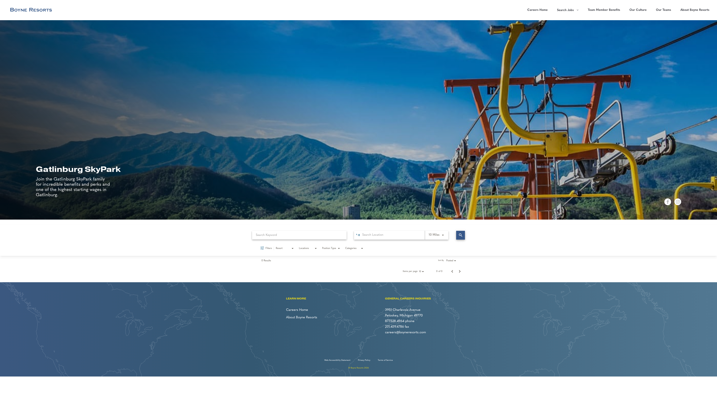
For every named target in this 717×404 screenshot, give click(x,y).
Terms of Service (385, 360)
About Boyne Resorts (694, 10)
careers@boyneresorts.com (405, 332)
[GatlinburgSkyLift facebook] (667, 201)
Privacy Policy (364, 360)
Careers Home (537, 10)
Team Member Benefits (604, 10)
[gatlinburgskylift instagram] (677, 201)
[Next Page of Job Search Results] (459, 271)
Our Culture (638, 10)
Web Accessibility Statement (337, 360)
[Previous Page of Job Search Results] (452, 271)
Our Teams (663, 10)
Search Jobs (567, 10)
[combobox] (299, 235)
